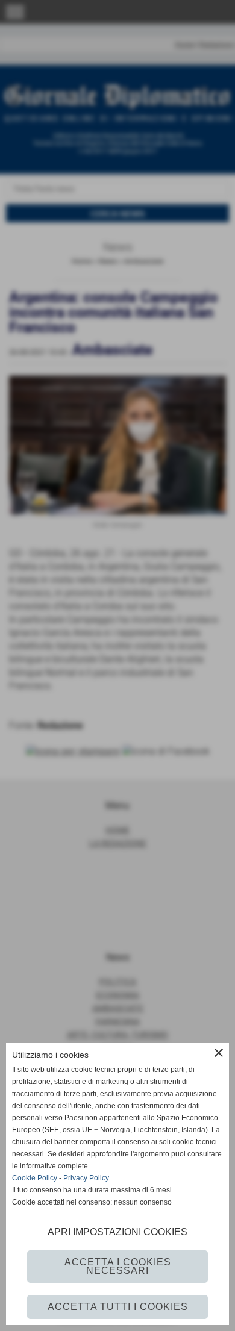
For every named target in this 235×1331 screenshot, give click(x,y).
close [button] (219, 1053)
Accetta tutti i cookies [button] (118, 1306)
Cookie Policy (34, 1178)
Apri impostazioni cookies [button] (117, 1232)
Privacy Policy (86, 1178)
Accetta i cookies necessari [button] (117, 1266)
